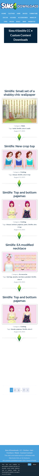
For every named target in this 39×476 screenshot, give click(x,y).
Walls (23, 126)
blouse (15, 175)
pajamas (20, 224)
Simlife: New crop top (19, 146)
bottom (14, 224)
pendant (28, 277)
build (14, 128)
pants (26, 224)
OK (29, 464)
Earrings (9, 277)
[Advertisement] (19, 66)
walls (28, 128)
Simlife (19, 128)
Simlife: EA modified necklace (20, 246)
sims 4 (24, 128)
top (29, 175)
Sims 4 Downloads (19, 6)
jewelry (15, 277)
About (34, 464)
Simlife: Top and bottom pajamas (19, 194)
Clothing (23, 172)
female (13, 329)
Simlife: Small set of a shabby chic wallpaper (19, 92)
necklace (21, 277)
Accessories (23, 274)
